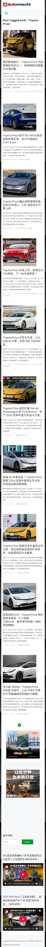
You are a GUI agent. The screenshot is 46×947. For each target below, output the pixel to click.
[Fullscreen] (40, 884)
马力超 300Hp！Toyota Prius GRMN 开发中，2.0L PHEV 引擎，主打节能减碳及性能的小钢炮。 (23, 690)
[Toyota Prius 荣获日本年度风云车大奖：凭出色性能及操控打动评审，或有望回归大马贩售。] (19, 528)
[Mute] (37, 884)
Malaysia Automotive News (23, 91)
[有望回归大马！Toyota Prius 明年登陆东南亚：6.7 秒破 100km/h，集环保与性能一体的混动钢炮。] (19, 596)
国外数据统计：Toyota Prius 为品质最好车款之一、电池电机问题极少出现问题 (23, 65)
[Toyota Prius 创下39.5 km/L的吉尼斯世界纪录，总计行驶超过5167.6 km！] (19, 117)
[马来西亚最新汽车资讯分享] (17, 4)
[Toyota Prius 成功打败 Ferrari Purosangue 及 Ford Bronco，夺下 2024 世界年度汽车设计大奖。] (19, 390)
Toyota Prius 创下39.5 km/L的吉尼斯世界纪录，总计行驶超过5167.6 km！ (22, 138)
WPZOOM (16, 945)
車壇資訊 (28, 159)
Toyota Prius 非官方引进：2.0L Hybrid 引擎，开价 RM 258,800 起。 (21, 341)
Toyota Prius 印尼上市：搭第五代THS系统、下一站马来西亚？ (23, 271)
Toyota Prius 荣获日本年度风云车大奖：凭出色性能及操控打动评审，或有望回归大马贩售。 (23, 549)
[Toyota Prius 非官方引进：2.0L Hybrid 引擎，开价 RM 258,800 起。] (19, 319)
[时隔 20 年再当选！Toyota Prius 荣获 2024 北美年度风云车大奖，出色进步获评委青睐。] (19, 459)
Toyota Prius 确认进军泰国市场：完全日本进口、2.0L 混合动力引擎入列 (23, 204)
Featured (17, 364)
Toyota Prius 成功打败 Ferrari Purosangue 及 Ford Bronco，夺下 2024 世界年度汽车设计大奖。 (23, 411)
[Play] (6, 884)
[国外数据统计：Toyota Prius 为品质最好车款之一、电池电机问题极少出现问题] (19, 44)
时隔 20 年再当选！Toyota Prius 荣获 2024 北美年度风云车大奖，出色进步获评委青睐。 (23, 480)
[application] (23, 874)
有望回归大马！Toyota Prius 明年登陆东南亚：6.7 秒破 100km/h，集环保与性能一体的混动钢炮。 (23, 620)
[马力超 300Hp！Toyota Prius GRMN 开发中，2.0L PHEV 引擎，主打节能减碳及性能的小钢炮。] (19, 669)
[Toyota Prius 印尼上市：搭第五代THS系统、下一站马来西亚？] (19, 252)
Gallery (18, 228)
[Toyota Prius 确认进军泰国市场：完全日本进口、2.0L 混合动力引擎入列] (19, 183)
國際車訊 (35, 91)
